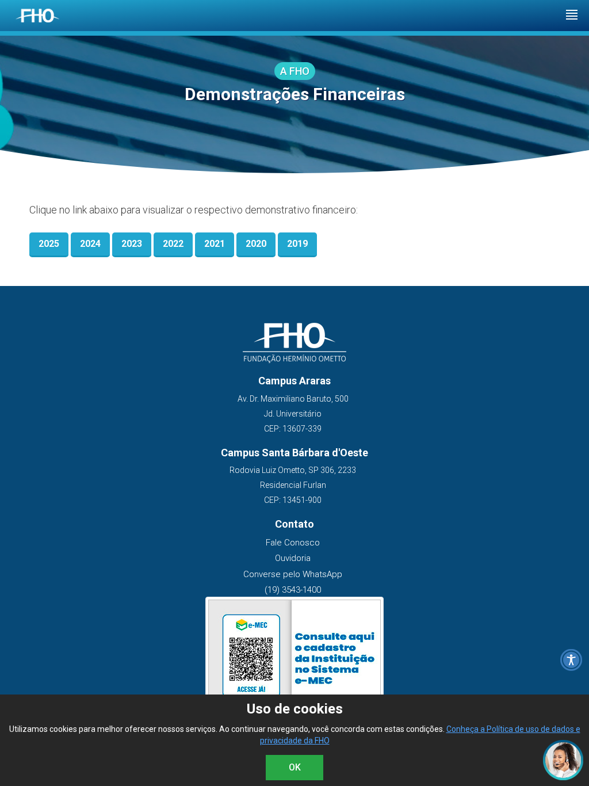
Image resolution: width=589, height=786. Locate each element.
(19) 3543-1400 (293, 590)
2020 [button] (256, 243)
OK (295, 767)
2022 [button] (173, 243)
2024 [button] (90, 243)
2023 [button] (131, 243)
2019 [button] (297, 243)
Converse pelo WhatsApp (292, 574)
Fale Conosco (293, 542)
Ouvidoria (293, 558)
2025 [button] (49, 243)
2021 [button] (214, 243)
